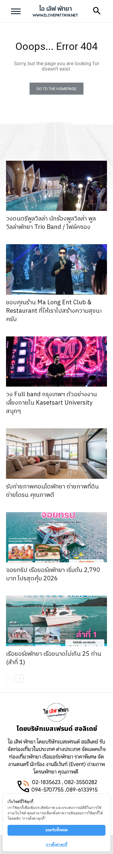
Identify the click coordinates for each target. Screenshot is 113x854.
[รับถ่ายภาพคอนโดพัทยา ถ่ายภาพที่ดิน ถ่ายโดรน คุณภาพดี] (56, 453)
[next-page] (19, 678)
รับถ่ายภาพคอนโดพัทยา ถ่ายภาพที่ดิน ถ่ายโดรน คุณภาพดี (52, 491)
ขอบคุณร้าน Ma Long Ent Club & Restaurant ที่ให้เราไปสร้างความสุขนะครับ (54, 311)
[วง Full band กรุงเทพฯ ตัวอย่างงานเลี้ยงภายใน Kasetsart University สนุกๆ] (56, 361)
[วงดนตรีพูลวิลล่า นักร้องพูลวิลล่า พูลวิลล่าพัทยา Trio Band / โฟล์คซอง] (56, 186)
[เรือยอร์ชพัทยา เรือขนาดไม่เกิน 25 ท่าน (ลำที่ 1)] (56, 621)
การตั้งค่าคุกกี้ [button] (56, 844)
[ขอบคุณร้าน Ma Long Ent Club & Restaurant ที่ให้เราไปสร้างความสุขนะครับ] (56, 269)
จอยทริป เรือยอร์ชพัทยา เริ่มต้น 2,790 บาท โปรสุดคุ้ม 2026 (53, 574)
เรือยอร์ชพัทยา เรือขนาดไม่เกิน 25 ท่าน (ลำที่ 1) (53, 658)
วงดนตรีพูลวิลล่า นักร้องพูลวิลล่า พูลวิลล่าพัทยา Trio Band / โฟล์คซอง (51, 223)
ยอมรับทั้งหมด (57, 830)
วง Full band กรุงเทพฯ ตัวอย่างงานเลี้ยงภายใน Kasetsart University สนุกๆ (51, 403)
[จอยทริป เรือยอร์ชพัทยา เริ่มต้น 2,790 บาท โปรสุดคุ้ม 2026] (56, 537)
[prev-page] (10, 678)
